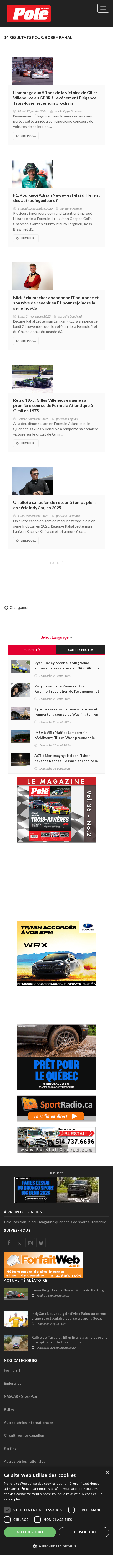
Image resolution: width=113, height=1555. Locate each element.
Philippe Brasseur (71, 111)
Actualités (32, 649)
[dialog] (56, 1511)
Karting (10, 1448)
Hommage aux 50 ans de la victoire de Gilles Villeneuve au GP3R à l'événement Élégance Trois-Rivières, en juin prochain (55, 97)
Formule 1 (12, 1370)
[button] (56, 1546)
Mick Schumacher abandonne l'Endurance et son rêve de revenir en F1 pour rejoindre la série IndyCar (56, 302)
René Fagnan (73, 209)
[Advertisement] (56, 579)
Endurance (13, 1383)
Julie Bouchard (72, 316)
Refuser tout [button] (83, 1532)
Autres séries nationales (24, 1461)
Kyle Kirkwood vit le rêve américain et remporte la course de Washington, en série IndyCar (66, 714)
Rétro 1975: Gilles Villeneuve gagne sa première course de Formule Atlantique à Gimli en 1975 (53, 405)
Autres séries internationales (29, 1422)
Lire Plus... (28, 135)
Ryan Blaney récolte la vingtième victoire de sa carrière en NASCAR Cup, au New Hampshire (67, 668)
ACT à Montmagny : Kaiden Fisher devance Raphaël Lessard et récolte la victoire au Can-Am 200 (66, 761)
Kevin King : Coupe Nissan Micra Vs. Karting (68, 1290)
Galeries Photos (81, 649)
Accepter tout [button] (30, 1532)
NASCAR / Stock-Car (21, 1396)
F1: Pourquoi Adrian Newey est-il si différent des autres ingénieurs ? (56, 197)
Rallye (9, 1409)
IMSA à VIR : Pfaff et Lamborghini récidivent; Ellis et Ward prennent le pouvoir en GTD (64, 737)
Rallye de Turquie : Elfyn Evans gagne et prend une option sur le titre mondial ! (70, 1339)
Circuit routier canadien (24, 1435)
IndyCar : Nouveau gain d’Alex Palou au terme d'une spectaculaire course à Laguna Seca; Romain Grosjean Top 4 (69, 1318)
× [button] (107, 1473)
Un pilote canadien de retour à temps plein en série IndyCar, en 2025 (54, 505)
